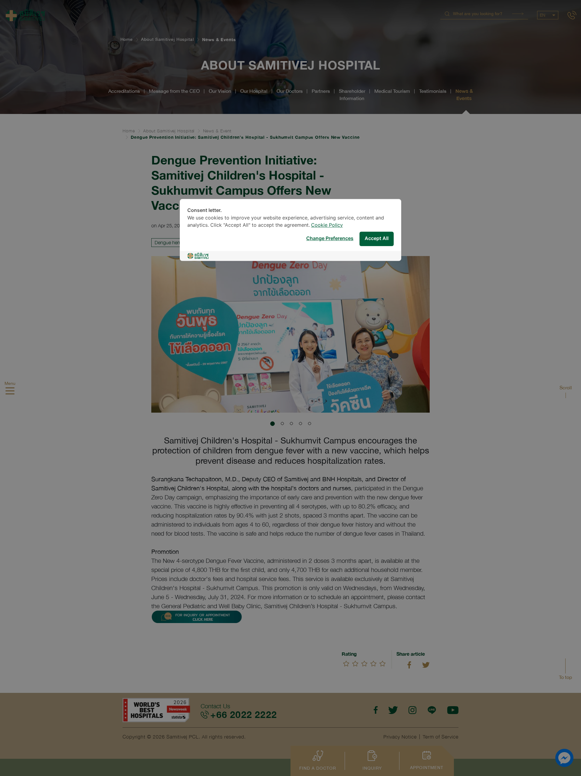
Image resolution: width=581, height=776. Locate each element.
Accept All (377, 238)
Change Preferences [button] (329, 238)
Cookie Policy (327, 225)
